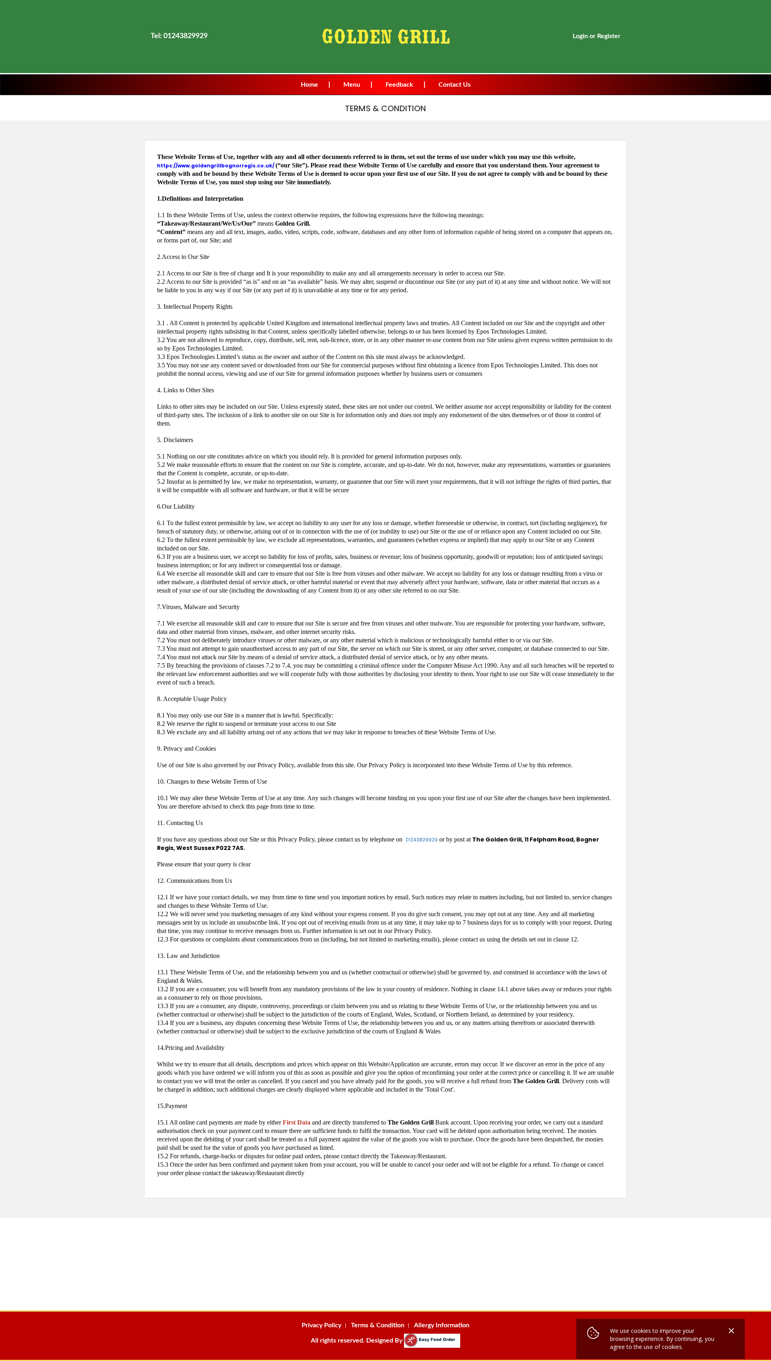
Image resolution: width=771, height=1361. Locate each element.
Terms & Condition (377, 1325)
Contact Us (455, 84)
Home (309, 84)
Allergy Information (441, 1325)
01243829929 (422, 839)
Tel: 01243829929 (179, 36)
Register (608, 36)
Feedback (399, 84)
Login (580, 36)
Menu (351, 84)
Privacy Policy (321, 1325)
